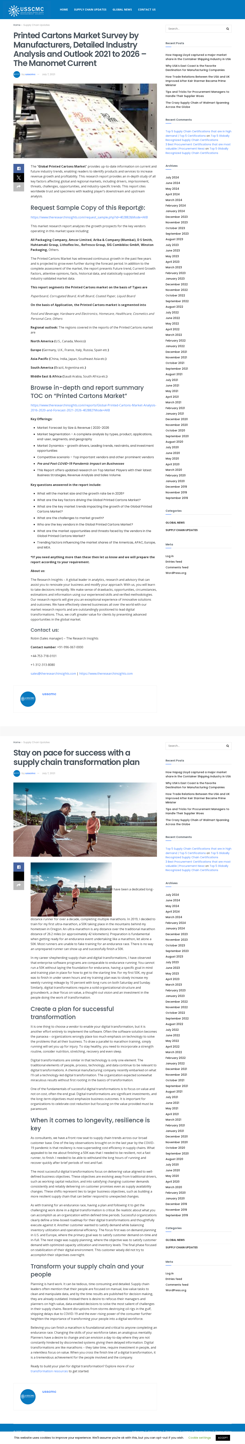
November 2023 (177, 222)
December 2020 (177, 419)
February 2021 (175, 408)
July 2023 (172, 245)
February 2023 (176, 273)
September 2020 (177, 436)
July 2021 (172, 380)
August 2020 (174, 442)
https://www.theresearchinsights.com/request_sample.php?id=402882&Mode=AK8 (89, 217)
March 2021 (173, 402)
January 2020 (175, 481)
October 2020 (175, 430)
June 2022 (173, 318)
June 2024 (173, 183)
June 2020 (173, 453)
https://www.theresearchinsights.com (106, 673)
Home (64, 9)
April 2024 (173, 194)
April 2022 (173, 329)
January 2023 (175, 279)
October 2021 (175, 363)
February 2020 (176, 475)
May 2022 (172, 323)
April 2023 (173, 262)
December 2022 (177, 284)
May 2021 (172, 391)
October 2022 (175, 295)
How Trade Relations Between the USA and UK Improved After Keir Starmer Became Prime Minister (198, 81)
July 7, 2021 (48, 74)
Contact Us (147, 9)
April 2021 (172, 397)
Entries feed (174, 562)
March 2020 (174, 470)
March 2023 (174, 267)
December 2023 (177, 217)
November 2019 (176, 492)
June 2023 (173, 250)
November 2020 (177, 425)
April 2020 (173, 464)
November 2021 (176, 357)
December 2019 (176, 487)
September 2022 (177, 301)
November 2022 (177, 290)
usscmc (30, 74)
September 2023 (177, 234)
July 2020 (172, 447)
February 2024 (176, 205)
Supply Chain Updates (90, 9)
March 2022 (174, 335)
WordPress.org (176, 573)
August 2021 (174, 374)
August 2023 (174, 239)
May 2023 (172, 256)
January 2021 (175, 414)
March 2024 (174, 200)
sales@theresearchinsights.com (53, 673)
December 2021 (176, 352)
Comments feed (177, 567)
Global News (122, 9)
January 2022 (175, 346)
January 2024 (175, 211)
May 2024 (172, 189)
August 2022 (174, 307)
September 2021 (177, 369)
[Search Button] (228, 29)
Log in (170, 556)
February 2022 (176, 340)
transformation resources (49, 1371)
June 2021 (172, 385)
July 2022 (172, 312)
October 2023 (175, 228)
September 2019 (177, 498)
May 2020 (172, 458)
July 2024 (172, 177)
